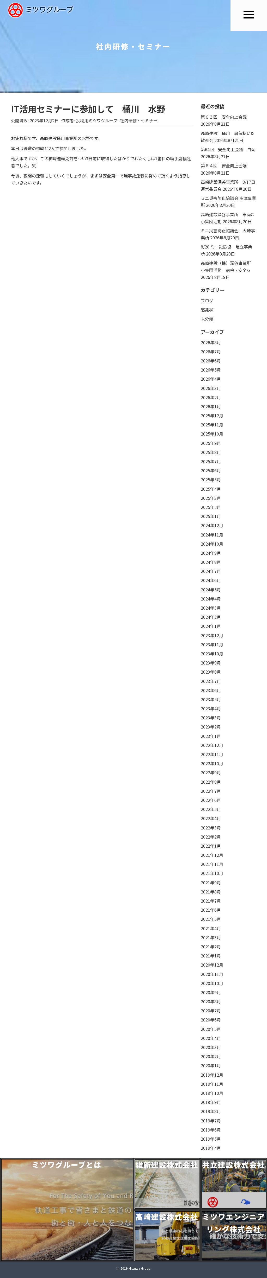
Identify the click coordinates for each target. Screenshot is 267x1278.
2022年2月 (211, 837)
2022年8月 (211, 782)
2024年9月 (211, 553)
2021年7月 (211, 901)
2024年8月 (211, 562)
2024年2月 (211, 617)
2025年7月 (211, 461)
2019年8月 (211, 1111)
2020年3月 (211, 1047)
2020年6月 (211, 1020)
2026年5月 (211, 370)
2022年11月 (212, 754)
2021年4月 (211, 928)
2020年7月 (211, 1010)
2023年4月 (211, 708)
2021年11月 (212, 864)
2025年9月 (211, 443)
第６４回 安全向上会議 (228, 165)
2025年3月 (211, 498)
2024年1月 (211, 626)
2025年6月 (211, 470)
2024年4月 (211, 599)
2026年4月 (211, 379)
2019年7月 (211, 1120)
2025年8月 (211, 452)
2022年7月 (211, 791)
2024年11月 (212, 535)
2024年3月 (211, 608)
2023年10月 (212, 653)
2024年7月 (211, 571)
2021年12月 (212, 855)
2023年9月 (211, 663)
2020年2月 (211, 1056)
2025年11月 (212, 424)
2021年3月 (211, 937)
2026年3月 (211, 388)
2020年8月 (211, 1001)
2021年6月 (211, 910)
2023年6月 (211, 690)
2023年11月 (212, 644)
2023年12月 (212, 635)
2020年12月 (212, 965)
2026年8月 (211, 342)
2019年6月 (211, 1130)
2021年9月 (211, 882)
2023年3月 (211, 717)
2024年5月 (211, 589)
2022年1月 (211, 846)
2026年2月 (211, 397)
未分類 (207, 319)
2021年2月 (211, 946)
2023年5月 (211, 699)
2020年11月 (212, 974)
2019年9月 (211, 1102)
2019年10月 (212, 1093)
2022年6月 (211, 800)
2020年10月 (212, 983)
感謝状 (207, 309)
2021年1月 (211, 956)
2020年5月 (211, 1029)
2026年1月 (211, 406)
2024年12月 (212, 525)
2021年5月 (211, 919)
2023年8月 (211, 672)
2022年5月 (211, 809)
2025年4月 (211, 489)
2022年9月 (211, 772)
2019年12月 (212, 1075)
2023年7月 (211, 681)
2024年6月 (211, 580)
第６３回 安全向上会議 (224, 117)
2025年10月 (212, 434)
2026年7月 (211, 351)
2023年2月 (211, 727)
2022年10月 (212, 763)
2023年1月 (211, 736)
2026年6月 (211, 360)
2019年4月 (211, 1148)
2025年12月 (212, 415)
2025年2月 (211, 507)
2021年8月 (211, 892)
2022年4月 (211, 818)
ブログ (207, 300)
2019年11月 (212, 1084)
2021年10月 (212, 873)
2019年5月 (211, 1139)
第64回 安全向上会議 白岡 (228, 149)
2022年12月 (212, 745)
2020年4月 (211, 1038)
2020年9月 (211, 992)
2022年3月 (211, 828)
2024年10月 (212, 544)
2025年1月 (211, 516)
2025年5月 (211, 479)
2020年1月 (211, 1065)
